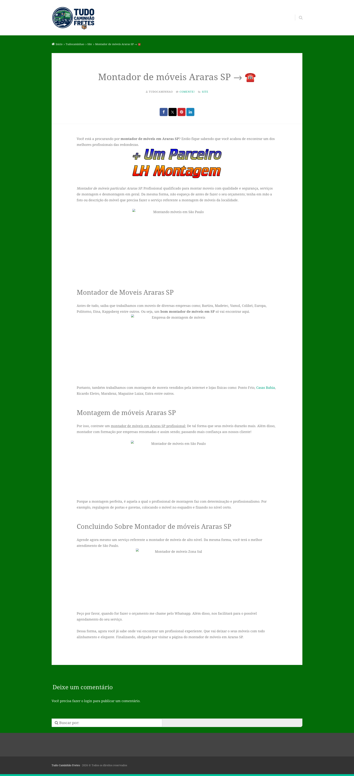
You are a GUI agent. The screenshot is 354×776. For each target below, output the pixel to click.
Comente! (187, 91)
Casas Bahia (265, 387)
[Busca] (297, 12)
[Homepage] (73, 17)
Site (205, 91)
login (88, 701)
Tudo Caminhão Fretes (66, 765)
